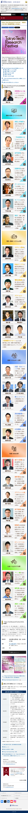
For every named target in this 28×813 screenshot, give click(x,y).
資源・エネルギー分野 (9, 73)
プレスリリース (4, 798)
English (25, 14)
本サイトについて (18, 793)
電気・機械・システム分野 (10, 71)
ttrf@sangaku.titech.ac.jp (10, 763)
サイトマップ (17, 795)
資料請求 (16, 798)
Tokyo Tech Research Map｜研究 (10, 751)
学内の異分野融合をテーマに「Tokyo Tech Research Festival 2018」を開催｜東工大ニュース (14, 754)
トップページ (3, 793)
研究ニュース (6, 747)
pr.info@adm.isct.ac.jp (9, 787)
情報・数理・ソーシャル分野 (10, 69)
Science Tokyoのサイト (16, 8)
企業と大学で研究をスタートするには (11, 82)
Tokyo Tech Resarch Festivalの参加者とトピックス (13, 68)
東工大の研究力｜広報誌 (9, 749)
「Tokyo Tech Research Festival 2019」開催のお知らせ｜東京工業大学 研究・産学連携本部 (14, 676)
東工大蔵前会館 (12, 643)
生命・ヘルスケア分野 (9, 76)
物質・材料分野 (8, 74)
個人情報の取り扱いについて (6, 795)
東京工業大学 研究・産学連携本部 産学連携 (12, 744)
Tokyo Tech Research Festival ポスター (11, 679)
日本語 (22, 14)
